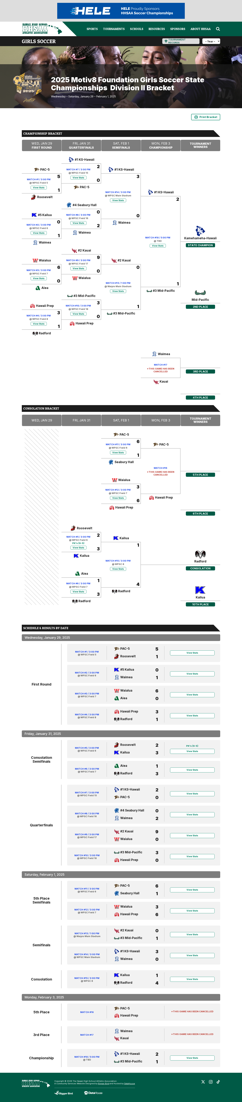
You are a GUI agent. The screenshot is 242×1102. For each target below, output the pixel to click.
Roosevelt (45, 197)
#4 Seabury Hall (85, 205)
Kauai (164, 381)
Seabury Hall (124, 462)
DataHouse (129, 1083)
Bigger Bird (103, 1083)
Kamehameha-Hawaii (200, 238)
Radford (45, 333)
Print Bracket (208, 117)
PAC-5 (45, 169)
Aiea (44, 288)
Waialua (45, 260)
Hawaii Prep (45, 306)
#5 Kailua (45, 215)
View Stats (38, 187)
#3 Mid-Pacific (84, 296)
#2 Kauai (84, 250)
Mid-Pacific (200, 300)
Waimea (45, 242)
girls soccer (39, 41)
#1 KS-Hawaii (84, 159)
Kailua (84, 555)
